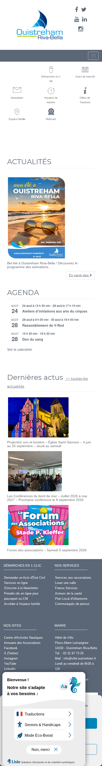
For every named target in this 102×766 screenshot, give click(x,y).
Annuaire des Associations (22, 643)
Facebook (11, 648)
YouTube (10, 663)
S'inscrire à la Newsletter (21, 588)
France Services (66, 588)
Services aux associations (73, 577)
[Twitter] (83, 9)
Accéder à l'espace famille (22, 604)
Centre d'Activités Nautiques (23, 637)
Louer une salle (65, 583)
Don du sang (32, 339)
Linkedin (9, 669)
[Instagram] (80, 29)
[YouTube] (76, 19)
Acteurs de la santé (68, 593)
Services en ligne (16, 583)
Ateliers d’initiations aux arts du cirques (54, 311)
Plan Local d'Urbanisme (71, 598)
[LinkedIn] (84, 19)
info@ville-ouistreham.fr (80, 658)
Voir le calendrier (19, 349)
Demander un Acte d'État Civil (24, 577)
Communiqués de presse (72, 604)
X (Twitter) (11, 653)
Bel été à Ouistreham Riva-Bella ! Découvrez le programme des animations (42, 265)
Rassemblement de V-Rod (43, 325)
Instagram (11, 658)
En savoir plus (79, 275)
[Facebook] (76, 9)
